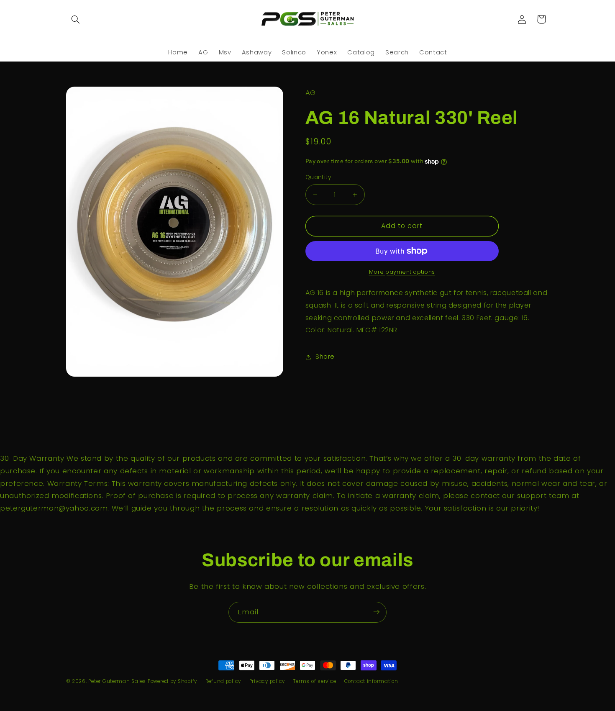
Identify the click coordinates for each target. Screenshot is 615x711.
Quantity (318, 177)
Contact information (371, 681)
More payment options (402, 271)
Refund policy (223, 681)
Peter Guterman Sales (117, 681)
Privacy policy (267, 681)
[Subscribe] (376, 612)
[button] (75, 19)
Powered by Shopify (172, 681)
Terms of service (314, 681)
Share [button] (325, 356)
